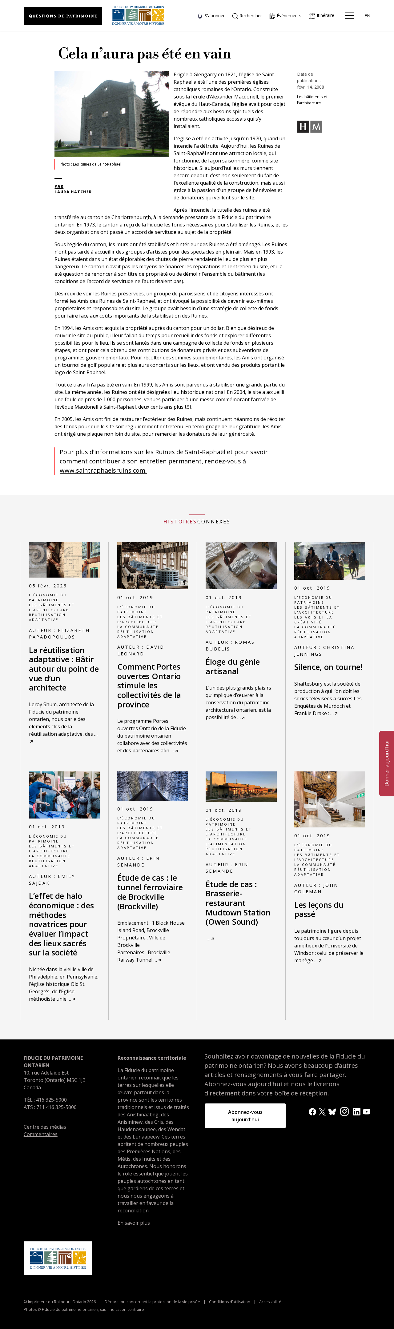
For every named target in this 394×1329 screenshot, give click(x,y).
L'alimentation (226, 844)
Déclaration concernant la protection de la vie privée (152, 1301)
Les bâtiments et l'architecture (52, 607)
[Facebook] (312, 1111)
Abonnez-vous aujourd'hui (245, 1116)
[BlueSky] (332, 1111)
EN (367, 15)
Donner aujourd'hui (386, 764)
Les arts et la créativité (313, 619)
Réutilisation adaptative (47, 617)
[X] (322, 1111)
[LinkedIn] (356, 1111)
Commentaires (41, 1134)
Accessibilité (269, 1301)
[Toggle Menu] (349, 15)
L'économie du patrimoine (48, 597)
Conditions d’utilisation (229, 1301)
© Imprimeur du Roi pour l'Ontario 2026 (60, 1301)
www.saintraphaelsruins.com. (103, 470)
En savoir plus (134, 1222)
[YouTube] (366, 1111)
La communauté (138, 626)
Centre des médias (45, 1126)
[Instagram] (344, 1110)
